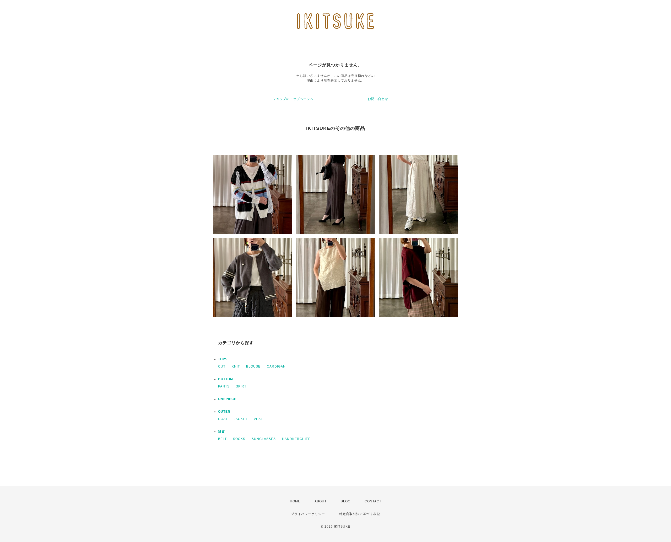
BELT (222, 439)
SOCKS (239, 439)
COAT (223, 419)
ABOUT (321, 501)
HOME (295, 501)
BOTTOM (225, 379)
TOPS (223, 359)
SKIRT (241, 386)
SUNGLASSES (264, 439)
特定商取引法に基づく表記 (359, 514)
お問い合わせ (378, 99)
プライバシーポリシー (308, 514)
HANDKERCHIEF (296, 439)
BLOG (345, 501)
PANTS (224, 386)
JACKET (240, 419)
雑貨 (221, 431)
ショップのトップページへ (293, 99)
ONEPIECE (227, 399)
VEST (258, 419)
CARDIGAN (276, 366)
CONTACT (373, 501)
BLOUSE (253, 366)
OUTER (224, 411)
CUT (221, 366)
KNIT (236, 366)
